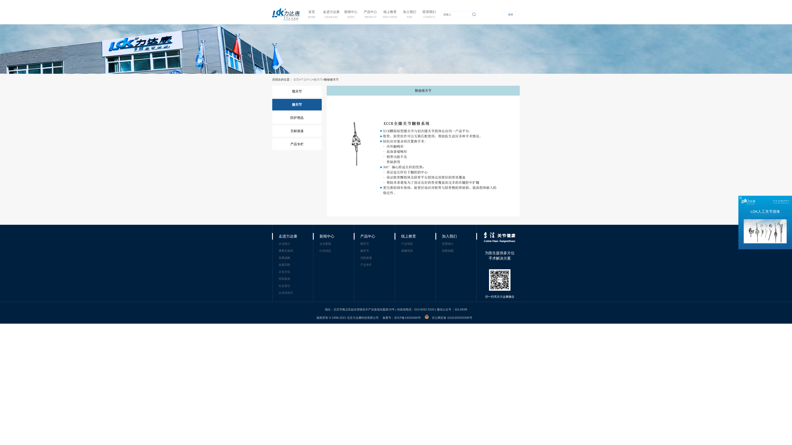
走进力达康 (288, 236)
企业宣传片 (286, 292)
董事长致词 (286, 250)
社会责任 (284, 285)
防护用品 (297, 117)
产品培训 (407, 243)
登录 (510, 14)
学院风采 (284, 278)
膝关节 (318, 79)
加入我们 (449, 236)
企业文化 (284, 271)
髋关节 (297, 91)
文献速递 (297, 131)
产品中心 (306, 79)
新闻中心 (326, 236)
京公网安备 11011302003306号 (452, 317)
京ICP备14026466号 (407, 317)
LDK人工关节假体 (765, 212)
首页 (295, 79)
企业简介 (284, 243)
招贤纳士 (448, 243)
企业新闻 (325, 243)
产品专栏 (297, 144)
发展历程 (284, 264)
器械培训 (407, 250)
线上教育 (408, 236)
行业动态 (325, 250)
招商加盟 (448, 250)
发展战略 (284, 257)
